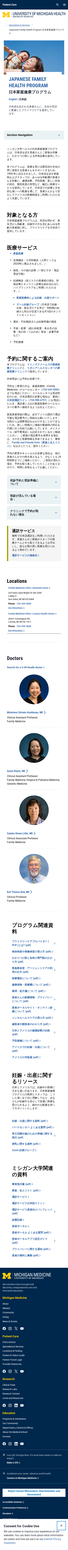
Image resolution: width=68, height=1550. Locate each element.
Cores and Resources (13, 1398)
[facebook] (4, 1329)
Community (8, 1312)
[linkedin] (16, 1406)
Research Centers (11, 1393)
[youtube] (22, 1329)
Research (9, 1379)
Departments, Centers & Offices (18, 1427)
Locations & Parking (12, 1351)
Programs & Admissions (14, 1419)
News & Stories (10, 1321)
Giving (6, 1317)
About (6, 1303)
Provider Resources (12, 1364)
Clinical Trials (9, 1385)
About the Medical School (15, 1432)
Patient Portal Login (12, 1359)
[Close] (61, 1525)
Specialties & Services (13, 1346)
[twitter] (16, 1329)
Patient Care (11, 1336)
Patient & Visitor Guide (14, 1355)
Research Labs (10, 1389)
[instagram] (10, 1329)
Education (9, 1413)
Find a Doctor (9, 1342)
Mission (6, 1308)
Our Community (10, 1423)
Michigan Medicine (15, 1297)
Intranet (6, 1436)
